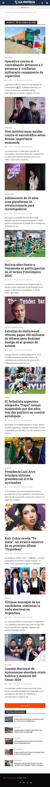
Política (8, 598)
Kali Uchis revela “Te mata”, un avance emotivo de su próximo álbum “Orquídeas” (24, 544)
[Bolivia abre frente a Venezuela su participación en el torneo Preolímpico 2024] (25, 243)
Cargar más (25, 706)
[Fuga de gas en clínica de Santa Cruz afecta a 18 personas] (9, 752)
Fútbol (7, 261)
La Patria (9, 80)
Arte (6, 535)
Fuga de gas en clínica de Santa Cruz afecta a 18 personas (29, 753)
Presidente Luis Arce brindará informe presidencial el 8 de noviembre (20, 477)
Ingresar (25, 7)
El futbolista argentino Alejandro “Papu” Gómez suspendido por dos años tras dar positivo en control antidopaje (25, 409)
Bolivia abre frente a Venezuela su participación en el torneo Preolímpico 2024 (25, 270)
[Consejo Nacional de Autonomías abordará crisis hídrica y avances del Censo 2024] (25, 647)
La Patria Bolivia (10, 778)
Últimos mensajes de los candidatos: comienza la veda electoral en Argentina (22, 607)
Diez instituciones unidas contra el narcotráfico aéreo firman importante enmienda (25, 137)
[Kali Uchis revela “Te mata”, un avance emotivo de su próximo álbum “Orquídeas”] (25, 517)
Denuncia (8, 58)
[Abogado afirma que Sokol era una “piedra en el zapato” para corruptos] (9, 763)
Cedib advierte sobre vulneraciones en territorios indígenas (29, 720)
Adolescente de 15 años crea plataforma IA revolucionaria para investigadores (21, 203)
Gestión (8, 468)
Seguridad (18, 749)
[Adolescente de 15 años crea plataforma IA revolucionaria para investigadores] (25, 176)
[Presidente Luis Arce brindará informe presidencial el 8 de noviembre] (25, 450)
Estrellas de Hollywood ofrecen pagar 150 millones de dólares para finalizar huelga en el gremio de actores (24, 338)
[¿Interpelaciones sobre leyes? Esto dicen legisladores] (9, 741)
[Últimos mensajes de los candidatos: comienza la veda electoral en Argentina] (25, 580)
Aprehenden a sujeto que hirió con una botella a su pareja (28, 731)
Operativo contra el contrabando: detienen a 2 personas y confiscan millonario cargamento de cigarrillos (24, 69)
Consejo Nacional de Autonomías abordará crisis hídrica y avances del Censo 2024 (25, 674)
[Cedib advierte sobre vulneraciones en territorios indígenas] (9, 719)
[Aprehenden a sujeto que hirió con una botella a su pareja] (9, 730)
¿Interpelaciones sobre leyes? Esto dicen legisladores (28, 742)
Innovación (9, 194)
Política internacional (14, 328)
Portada (7, 12)
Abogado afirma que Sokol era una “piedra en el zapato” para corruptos (28, 764)
